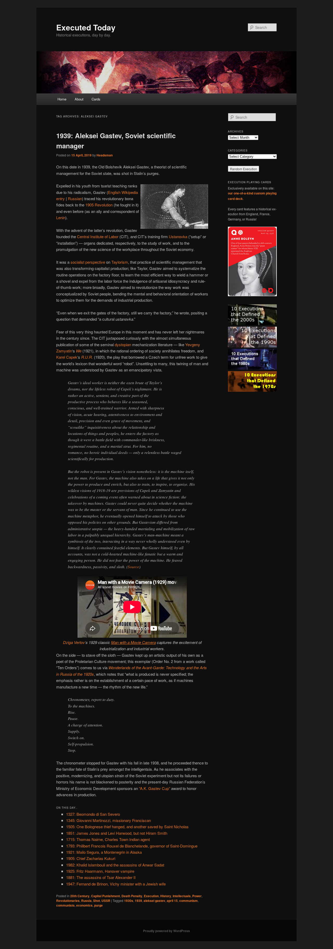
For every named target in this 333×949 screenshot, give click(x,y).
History (165, 896)
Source (133, 566)
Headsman (105, 155)
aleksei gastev (154, 900)
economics (84, 905)
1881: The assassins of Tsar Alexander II (101, 877)
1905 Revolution (99, 204)
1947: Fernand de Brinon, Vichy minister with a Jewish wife (116, 884)
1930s (128, 900)
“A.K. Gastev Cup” (154, 788)
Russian (75, 198)
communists (65, 905)
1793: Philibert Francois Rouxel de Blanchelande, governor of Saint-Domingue (131, 846)
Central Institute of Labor (97, 236)
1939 (138, 900)
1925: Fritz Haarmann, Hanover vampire (100, 871)
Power (197, 896)
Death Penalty (131, 896)
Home (61, 99)
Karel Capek (66, 357)
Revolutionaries (68, 900)
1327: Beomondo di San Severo (93, 814)
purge (98, 905)
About (79, 99)
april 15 (172, 900)
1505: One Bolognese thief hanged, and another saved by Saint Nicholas (127, 826)
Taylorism (119, 262)
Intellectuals (182, 896)
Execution (151, 896)
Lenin (60, 217)
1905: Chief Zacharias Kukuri (90, 858)
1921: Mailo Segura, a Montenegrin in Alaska (104, 852)
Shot (96, 900)
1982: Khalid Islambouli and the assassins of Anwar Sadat (115, 865)
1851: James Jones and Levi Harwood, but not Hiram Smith (116, 833)
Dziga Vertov (74, 642)
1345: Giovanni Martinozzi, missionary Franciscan (108, 820)
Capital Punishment (105, 896)
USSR (105, 900)
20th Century (79, 896)
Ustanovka (178, 236)
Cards (96, 99)
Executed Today (86, 27)
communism (188, 900)
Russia (86, 900)
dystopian (123, 344)
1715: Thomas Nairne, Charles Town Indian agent (108, 839)
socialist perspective (88, 262)
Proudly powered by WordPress (166, 930)
